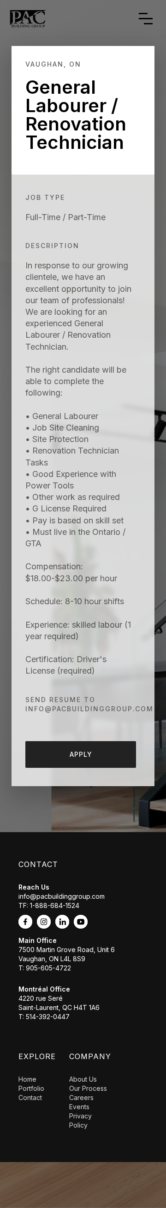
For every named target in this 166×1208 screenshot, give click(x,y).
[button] (145, 19)
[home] (26, 19)
